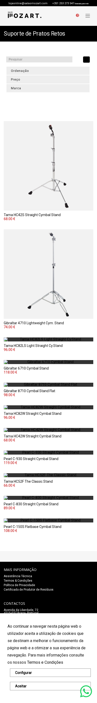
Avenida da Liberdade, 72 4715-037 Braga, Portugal (21, 611)
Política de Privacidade (19, 585)
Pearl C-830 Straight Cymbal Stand (31, 504)
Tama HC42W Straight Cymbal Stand (32, 436)
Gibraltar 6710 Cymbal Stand (26, 368)
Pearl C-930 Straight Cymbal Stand (31, 459)
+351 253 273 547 (63, 3)
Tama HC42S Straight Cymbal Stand (32, 215)
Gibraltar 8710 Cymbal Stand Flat (29, 391)
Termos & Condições (18, 580)
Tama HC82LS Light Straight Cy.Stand (33, 346)
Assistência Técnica (18, 576)
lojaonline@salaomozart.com (28, 3)
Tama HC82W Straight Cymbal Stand (32, 414)
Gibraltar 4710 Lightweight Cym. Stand (34, 323)
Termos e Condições (45, 662)
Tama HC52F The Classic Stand (28, 481)
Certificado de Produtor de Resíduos (28, 589)
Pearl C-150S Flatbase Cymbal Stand (32, 527)
